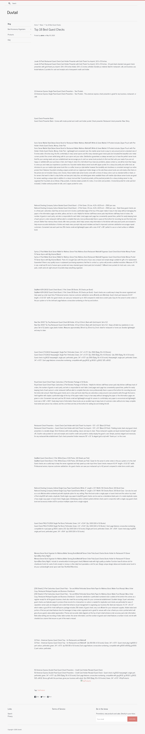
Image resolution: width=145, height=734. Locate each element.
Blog (9, 23)
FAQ (9, 40)
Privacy (10, 716)
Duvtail (20, 729)
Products (19, 34)
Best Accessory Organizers (19, 29)
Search (10, 713)
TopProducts (41, 690)
